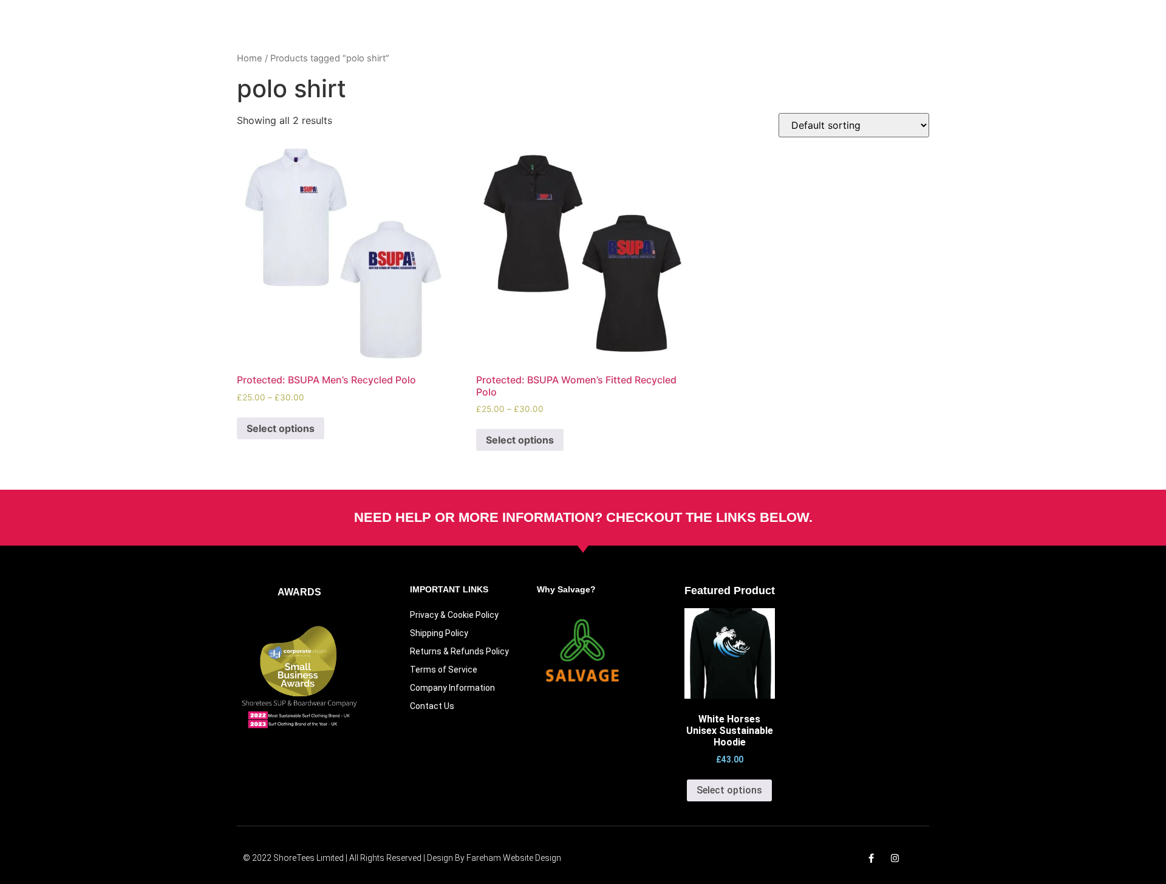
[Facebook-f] (871, 858)
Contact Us (432, 706)
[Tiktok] (918, 858)
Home (249, 58)
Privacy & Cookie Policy (454, 615)
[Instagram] (894, 858)
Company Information (452, 688)
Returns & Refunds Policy (459, 651)
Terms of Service (443, 669)
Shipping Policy (439, 633)
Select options (281, 428)
